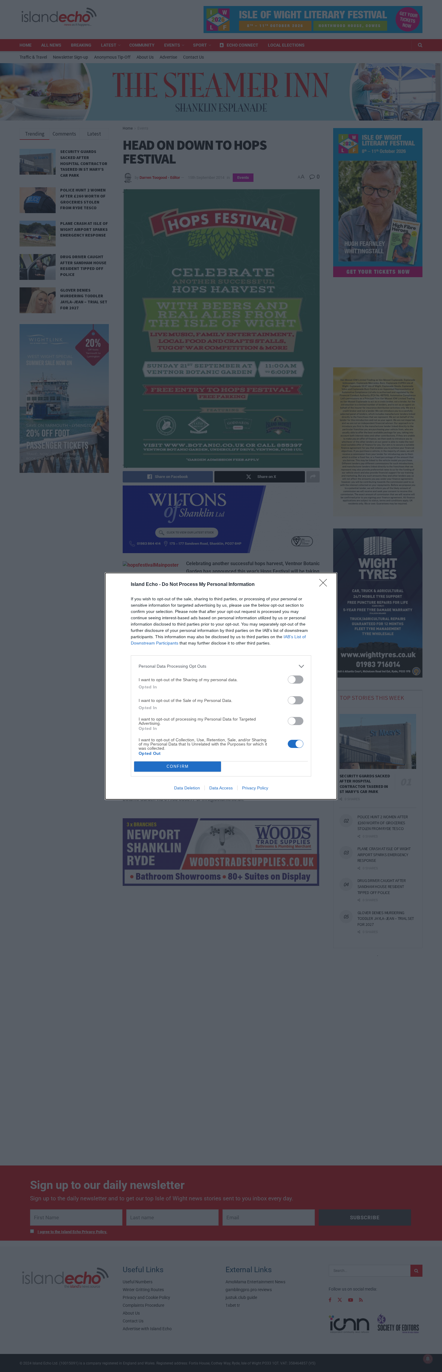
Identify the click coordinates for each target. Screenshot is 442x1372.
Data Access (221, 788)
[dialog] (221, 686)
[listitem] (221, 666)
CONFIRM (178, 766)
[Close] (325, 584)
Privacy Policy (255, 788)
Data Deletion (187, 788)
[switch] (295, 679)
